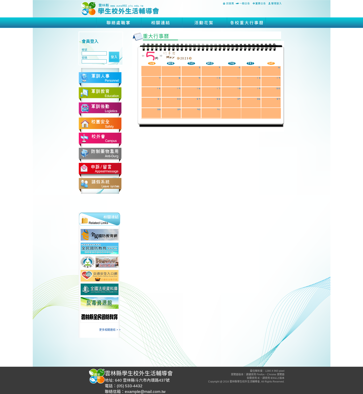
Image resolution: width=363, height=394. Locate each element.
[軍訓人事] (100, 79)
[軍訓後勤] (100, 109)
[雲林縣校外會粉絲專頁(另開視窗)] (99, 262)
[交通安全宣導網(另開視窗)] (99, 275)
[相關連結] (161, 22)
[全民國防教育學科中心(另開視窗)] (99, 248)
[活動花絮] (204, 22)
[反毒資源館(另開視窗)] (99, 303)
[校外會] (100, 139)
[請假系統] (100, 184)
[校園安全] (100, 124)
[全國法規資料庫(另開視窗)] (99, 289)
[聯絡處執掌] (118, 22)
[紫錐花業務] (100, 154)
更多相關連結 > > (110, 329)
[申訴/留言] (100, 169)
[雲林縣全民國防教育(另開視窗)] (99, 316)
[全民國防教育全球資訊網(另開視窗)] (99, 235)
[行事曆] (246, 22)
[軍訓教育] (100, 94)
